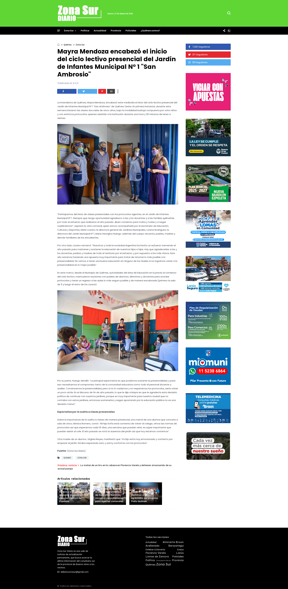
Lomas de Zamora (157, 556)
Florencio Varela (156, 552)
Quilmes (68, 44)
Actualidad (100, 30)
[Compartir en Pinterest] (102, 91)
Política (85, 30)
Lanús (180, 552)
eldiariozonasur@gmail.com (74, 572)
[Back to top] (281, 582)
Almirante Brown (173, 542)
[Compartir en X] (87, 91)
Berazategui (176, 545)
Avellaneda (152, 545)
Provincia (116, 30)
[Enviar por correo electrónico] (111, 91)
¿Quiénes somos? (150, 30)
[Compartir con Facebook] (67, 91)
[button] (229, 30)
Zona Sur (69, 30)
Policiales (131, 30)
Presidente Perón (163, 561)
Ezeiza (180, 549)
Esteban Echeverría (155, 549)
